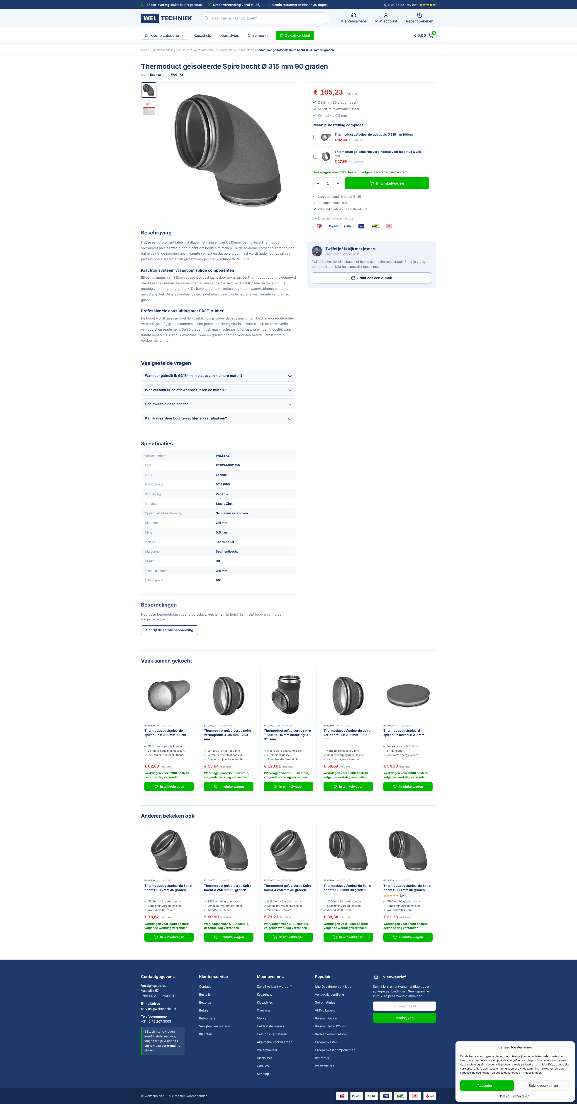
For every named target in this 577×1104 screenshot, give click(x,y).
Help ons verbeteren (272, 1034)
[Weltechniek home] (166, 18)
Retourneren (208, 1018)
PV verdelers (324, 1066)
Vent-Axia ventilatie (329, 994)
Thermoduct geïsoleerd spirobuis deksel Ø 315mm (403, 733)
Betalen (204, 1010)
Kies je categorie (164, 35)
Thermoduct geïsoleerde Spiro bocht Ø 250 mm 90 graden (227, 888)
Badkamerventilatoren (331, 1034)
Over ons (263, 1010)
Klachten (205, 1034)
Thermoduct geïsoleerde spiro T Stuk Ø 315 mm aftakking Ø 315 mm (287, 735)
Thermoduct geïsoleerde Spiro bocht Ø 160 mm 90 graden (407, 888)
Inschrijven (404, 1018)
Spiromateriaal (325, 1002)
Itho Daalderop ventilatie (333, 986)
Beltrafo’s (322, 1058)
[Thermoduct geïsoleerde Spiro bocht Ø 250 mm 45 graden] (288, 850)
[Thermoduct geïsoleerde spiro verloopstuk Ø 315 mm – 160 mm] (348, 695)
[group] (228, 150)
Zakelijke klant (297, 35)
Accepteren (487, 1085)
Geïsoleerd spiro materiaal (196, 50)
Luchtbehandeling (163, 50)
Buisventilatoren (326, 1018)
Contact (205, 986)
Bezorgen (206, 1002)
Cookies (504, 1096)
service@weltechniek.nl (158, 1009)
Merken (262, 1018)
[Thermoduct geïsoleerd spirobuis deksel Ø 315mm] (408, 695)
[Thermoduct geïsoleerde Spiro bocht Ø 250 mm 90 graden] (228, 850)
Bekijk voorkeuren (543, 1085)
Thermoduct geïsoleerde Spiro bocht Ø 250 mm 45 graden (287, 888)
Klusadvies (229, 35)
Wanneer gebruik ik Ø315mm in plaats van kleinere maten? (193, 375)
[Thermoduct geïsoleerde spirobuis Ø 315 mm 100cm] (169, 695)
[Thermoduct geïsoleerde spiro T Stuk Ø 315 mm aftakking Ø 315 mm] (288, 695)
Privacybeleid (520, 1096)
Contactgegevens (158, 976)
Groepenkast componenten (335, 1050)
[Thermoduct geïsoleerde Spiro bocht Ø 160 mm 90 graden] (408, 850)
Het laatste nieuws (270, 1026)
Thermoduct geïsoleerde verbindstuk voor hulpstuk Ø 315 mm (378, 154)
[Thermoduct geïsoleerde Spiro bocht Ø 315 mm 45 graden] (169, 850)
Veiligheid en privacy (214, 1026)
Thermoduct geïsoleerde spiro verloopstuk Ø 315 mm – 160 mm (347, 735)
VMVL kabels (325, 1010)
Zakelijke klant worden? (274, 986)
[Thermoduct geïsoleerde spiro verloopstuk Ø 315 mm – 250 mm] (228, 695)
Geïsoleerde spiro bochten (234, 50)
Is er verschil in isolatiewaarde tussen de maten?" (186, 390)
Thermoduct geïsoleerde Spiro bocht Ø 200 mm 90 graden (347, 888)
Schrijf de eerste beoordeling (169, 630)
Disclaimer (264, 1058)
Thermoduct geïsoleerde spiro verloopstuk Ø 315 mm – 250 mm (227, 735)
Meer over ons (270, 976)
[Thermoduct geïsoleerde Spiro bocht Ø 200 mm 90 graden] (348, 850)
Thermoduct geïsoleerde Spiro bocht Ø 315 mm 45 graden (168, 888)
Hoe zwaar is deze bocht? (166, 404)
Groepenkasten (326, 1042)
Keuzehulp (202, 35)
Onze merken (259, 35)
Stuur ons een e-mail (374, 278)
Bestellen (205, 994)
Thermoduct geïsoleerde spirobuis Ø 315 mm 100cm (374, 134)
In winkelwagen (390, 183)
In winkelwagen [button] (172, 786)
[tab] (148, 90)
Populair (323, 976)
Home (145, 50)
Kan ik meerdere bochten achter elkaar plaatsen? (186, 418)
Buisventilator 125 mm (331, 1026)
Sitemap (263, 1074)
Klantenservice (213, 976)
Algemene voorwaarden (274, 1042)
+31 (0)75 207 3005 (156, 1021)
